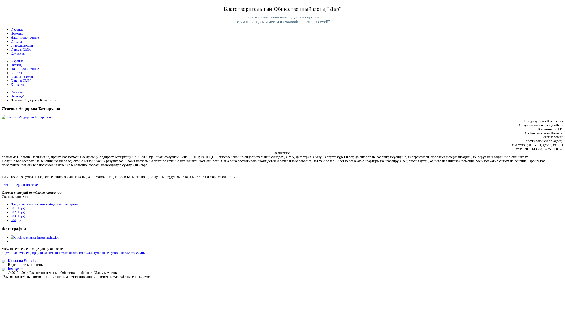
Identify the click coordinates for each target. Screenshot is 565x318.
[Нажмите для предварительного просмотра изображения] (26, 117)
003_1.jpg (18, 216)
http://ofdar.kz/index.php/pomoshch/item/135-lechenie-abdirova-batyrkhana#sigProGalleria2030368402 (74, 253)
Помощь (17, 96)
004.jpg (16, 220)
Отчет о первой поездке (20, 185)
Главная (17, 92)
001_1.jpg (18, 208)
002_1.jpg (18, 212)
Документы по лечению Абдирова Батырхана (45, 204)
